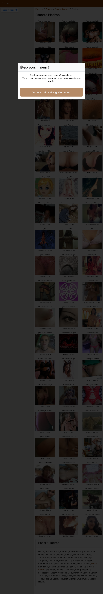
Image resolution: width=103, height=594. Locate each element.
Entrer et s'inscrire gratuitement (51, 92)
